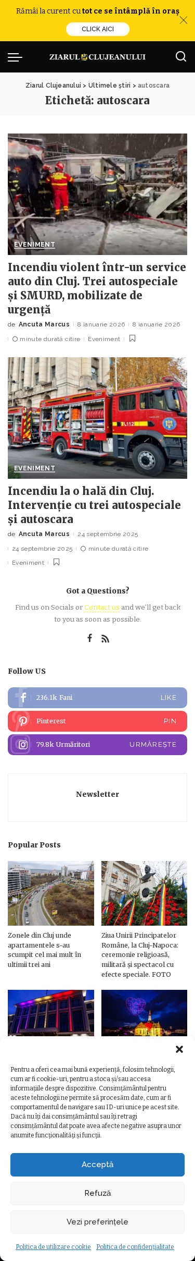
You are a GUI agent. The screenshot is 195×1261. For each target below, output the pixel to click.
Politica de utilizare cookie (53, 1247)
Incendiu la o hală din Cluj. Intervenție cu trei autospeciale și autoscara (94, 505)
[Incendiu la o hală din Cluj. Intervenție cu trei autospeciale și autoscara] (97, 418)
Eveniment (34, 244)
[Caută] (181, 56)
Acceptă (97, 1164)
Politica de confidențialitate (135, 1247)
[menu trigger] (18, 56)
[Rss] (105, 638)
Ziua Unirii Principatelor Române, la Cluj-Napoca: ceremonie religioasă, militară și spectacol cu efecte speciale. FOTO (139, 954)
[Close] (183, 20)
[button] (179, 1049)
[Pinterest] (97, 721)
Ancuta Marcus (44, 324)
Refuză (97, 1193)
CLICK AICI (98, 29)
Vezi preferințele (97, 1222)
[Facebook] (90, 638)
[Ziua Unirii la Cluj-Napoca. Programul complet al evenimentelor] (144, 1022)
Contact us (102, 607)
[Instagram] (97, 744)
